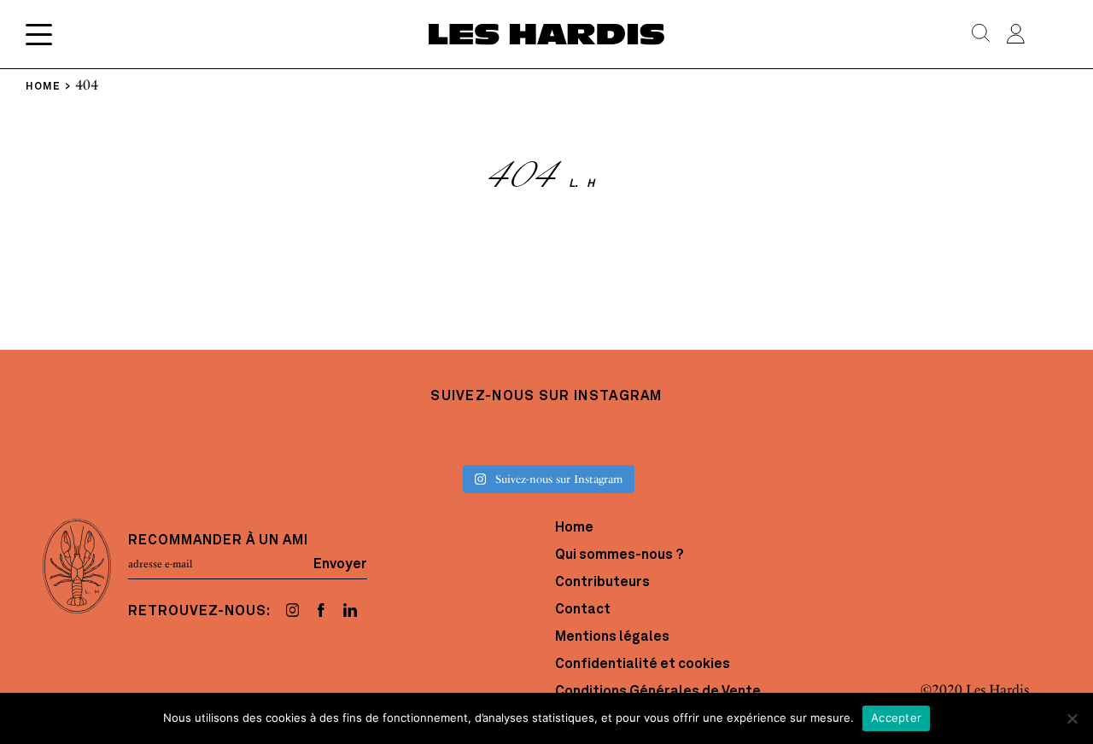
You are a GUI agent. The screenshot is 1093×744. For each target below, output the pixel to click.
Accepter (896, 717)
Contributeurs (602, 583)
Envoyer (340, 564)
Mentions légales (612, 637)
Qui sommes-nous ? (619, 555)
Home (574, 528)
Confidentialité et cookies (642, 664)
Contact (583, 610)
